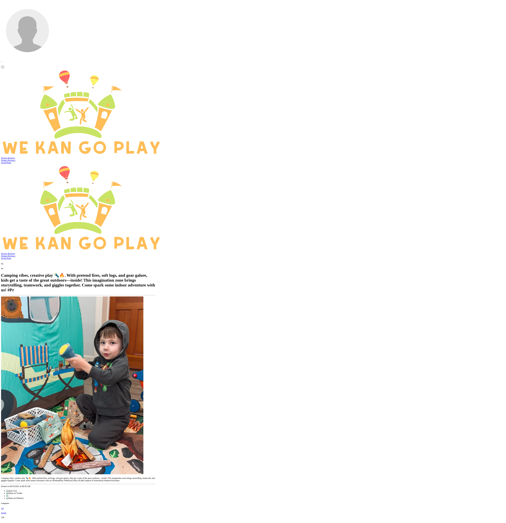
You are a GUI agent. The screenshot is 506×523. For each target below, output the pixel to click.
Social (3, 513)
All (2, 508)
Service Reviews (8, 158)
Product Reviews (8, 160)
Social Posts (6, 163)
